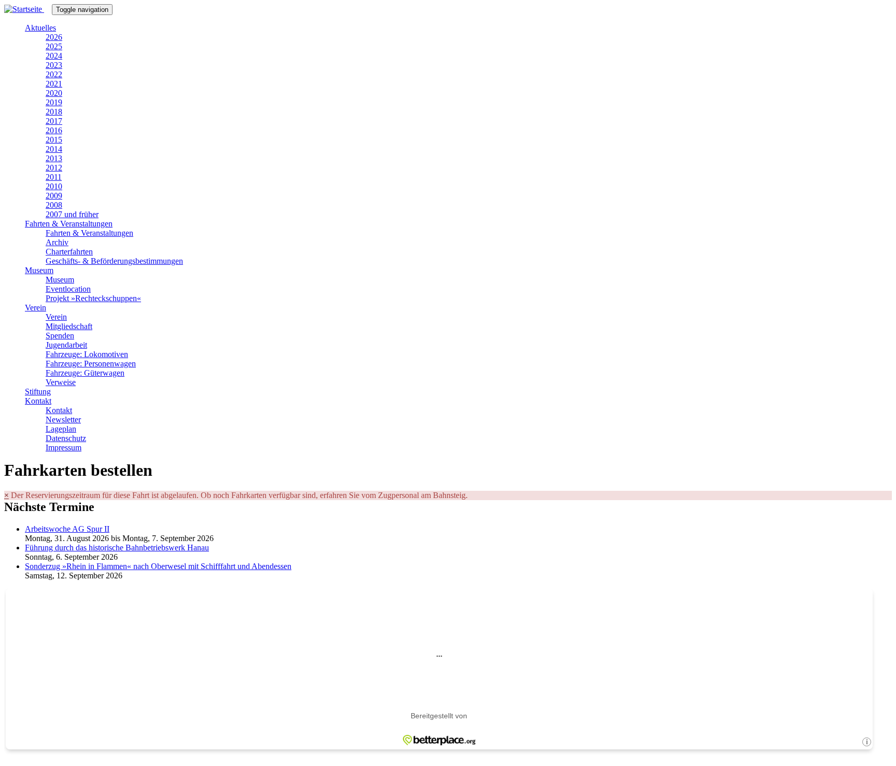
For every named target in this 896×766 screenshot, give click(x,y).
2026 (54, 37)
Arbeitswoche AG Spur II (67, 528)
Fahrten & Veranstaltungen (69, 223)
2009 (54, 195)
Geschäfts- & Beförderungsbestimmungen (114, 261)
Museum (39, 270)
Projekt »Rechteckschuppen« (93, 298)
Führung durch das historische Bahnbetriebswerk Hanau (117, 547)
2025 (54, 46)
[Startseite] (28, 9)
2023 (54, 65)
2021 (54, 83)
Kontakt (38, 400)
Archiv (57, 242)
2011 (54, 177)
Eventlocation (68, 289)
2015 (54, 139)
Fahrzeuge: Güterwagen (85, 372)
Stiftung (38, 391)
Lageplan (61, 428)
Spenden (60, 335)
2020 (54, 93)
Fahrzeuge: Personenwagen (91, 363)
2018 (54, 111)
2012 (54, 167)
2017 (54, 121)
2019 (54, 102)
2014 (54, 149)
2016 (54, 130)
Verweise (61, 382)
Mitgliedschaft (69, 326)
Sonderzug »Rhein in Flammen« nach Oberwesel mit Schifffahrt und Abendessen (158, 566)
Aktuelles (40, 27)
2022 (54, 74)
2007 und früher (72, 214)
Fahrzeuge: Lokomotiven (87, 354)
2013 (54, 158)
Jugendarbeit (66, 345)
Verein (35, 307)
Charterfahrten (69, 251)
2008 (54, 205)
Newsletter (63, 419)
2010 (54, 186)
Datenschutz (66, 438)
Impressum (63, 447)
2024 (54, 55)
